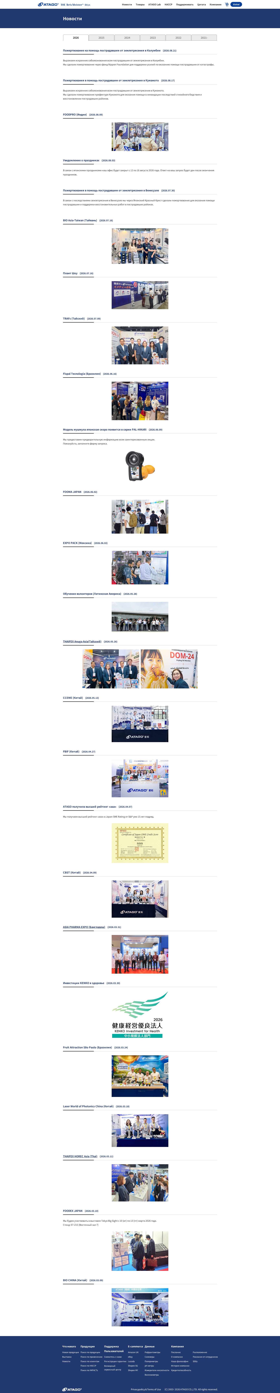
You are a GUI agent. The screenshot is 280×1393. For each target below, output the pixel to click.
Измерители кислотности (157, 1370)
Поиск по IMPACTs (89, 1370)
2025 (101, 37)
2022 (178, 37)
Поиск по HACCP (88, 1365)
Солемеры (149, 1356)
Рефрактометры (152, 1352)
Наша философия (179, 1361)
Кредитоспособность (181, 1370)
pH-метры (149, 1365)
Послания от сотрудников (205, 1356)
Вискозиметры (152, 1374)
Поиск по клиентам (90, 1361)
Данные (150, 1346)
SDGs (195, 1361)
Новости (66, 1361)
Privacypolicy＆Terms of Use (146, 1389)
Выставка (66, 1356)
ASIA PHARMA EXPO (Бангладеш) (84, 927)
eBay (130, 1356)
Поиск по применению (91, 1356)
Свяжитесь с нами (113, 1356)
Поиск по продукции (90, 1352)
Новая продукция (70, 1352)
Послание (176, 1352)
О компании (177, 1356)
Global (236, 4)
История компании (180, 1365)
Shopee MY (133, 1370)
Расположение (200, 1352)
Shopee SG (133, 1365)
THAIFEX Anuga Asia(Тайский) (82, 641)
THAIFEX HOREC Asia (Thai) (80, 1156)
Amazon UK (133, 1352)
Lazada (131, 1361)
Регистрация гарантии (115, 1361)
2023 (153, 37)
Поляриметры (151, 1361)
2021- (204, 37)
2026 (76, 37)
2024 (127, 37)
